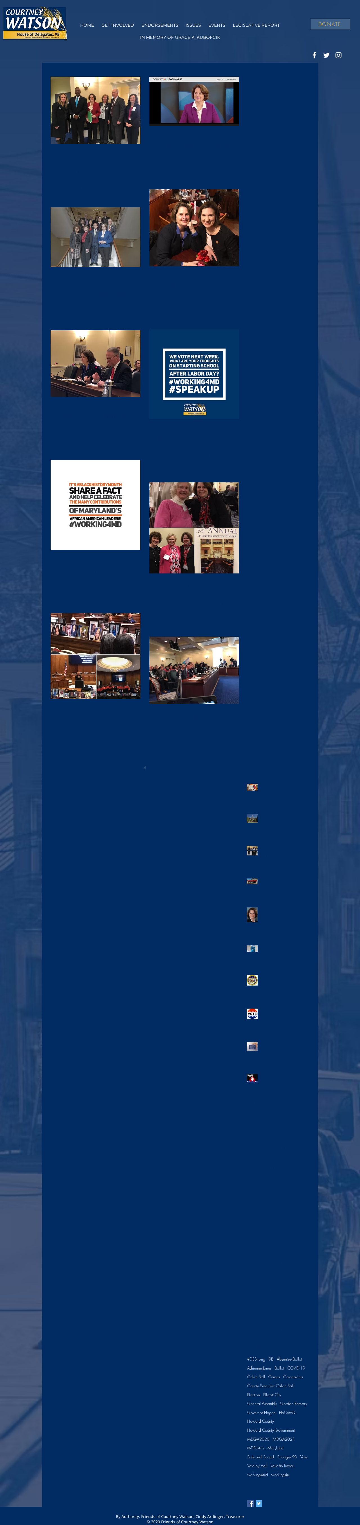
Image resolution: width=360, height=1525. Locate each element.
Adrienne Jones (259, 1368)
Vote (303, 1457)
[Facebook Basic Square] (250, 1503)
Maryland (275, 1448)
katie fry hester (282, 1465)
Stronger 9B (287, 1457)
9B (271, 1359)
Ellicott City (272, 1394)
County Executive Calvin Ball (270, 1385)
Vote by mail (257, 1465)
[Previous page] (109, 768)
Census (274, 1376)
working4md (257, 1474)
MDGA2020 (258, 1439)
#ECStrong (256, 1359)
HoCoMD (287, 1412)
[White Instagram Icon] (338, 55)
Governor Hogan (261, 1412)
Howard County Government (271, 1430)
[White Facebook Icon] (314, 55)
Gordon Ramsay (293, 1403)
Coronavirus (293, 1376)
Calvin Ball (256, 1376)
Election (253, 1394)
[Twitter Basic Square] (259, 1503)
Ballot (279, 1368)
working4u (280, 1474)
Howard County (260, 1421)
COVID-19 (296, 1368)
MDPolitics (255, 1448)
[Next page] (180, 768)
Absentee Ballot (289, 1359)
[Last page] (192, 768)
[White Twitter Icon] (326, 55)
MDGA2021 (284, 1439)
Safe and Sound (260, 1457)
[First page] (98, 768)
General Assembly (262, 1403)
